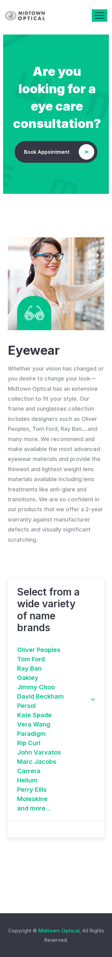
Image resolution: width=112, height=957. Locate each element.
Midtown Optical (58, 930)
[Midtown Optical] (25, 15)
